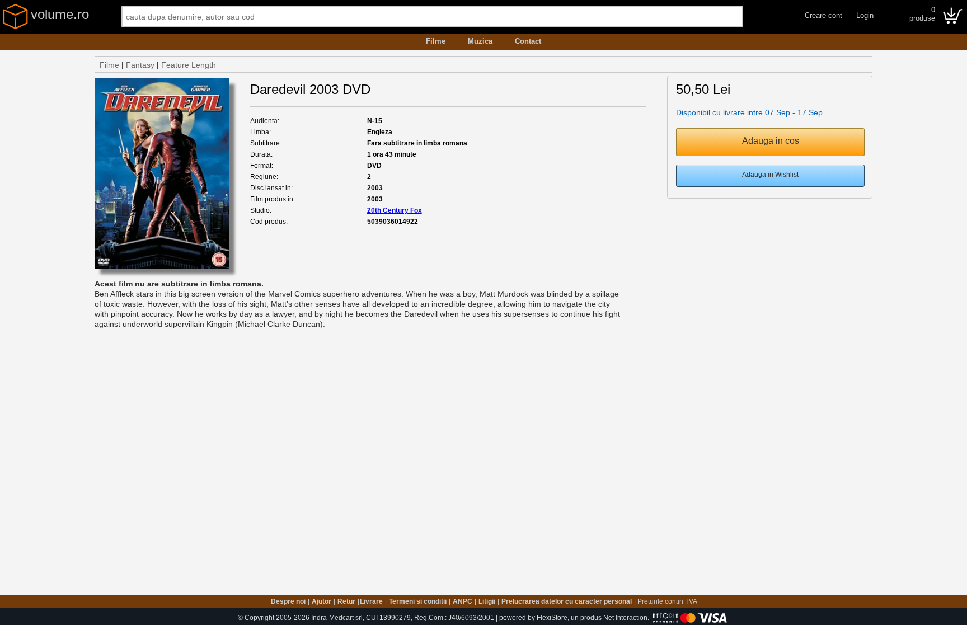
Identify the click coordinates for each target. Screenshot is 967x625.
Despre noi (288, 601)
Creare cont (823, 15)
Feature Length (188, 64)
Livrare (371, 601)
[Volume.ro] (15, 27)
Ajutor (321, 601)
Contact (528, 41)
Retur (346, 601)
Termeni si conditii (418, 601)
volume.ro (60, 14)
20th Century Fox (394, 210)
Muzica (480, 41)
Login (865, 15)
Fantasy (140, 64)
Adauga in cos (770, 140)
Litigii (486, 601)
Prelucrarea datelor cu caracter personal (566, 601)
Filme (435, 41)
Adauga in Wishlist (770, 174)
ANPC (462, 601)
